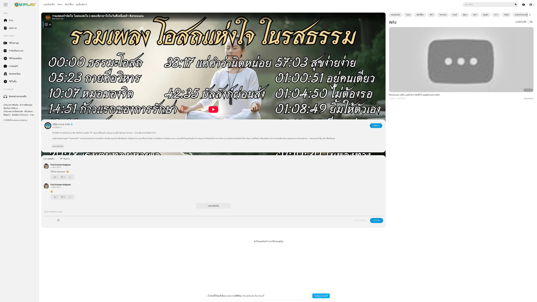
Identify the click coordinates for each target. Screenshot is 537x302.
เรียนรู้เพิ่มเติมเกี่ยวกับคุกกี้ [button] (253, 295)
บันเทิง (485, 14)
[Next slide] (530, 15)
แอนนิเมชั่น (49, 4)
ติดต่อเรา (6, 115)
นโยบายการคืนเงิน (10, 105)
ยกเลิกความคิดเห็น (360, 220)
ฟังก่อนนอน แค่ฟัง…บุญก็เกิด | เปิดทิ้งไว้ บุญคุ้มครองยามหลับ (414, 94)
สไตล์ (506, 14)
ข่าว (496, 14)
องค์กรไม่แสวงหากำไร (524, 14)
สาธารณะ (376, 220)
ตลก (475, 14)
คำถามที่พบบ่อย (26, 105)
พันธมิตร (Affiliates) (20, 115)
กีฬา (431, 14)
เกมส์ (455, 14)
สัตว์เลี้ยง (69, 4)
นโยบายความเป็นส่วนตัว (13, 111)
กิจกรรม (443, 14)
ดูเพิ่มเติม (80, 4)
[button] (532, 5)
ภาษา (32, 115)
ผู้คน (465, 14)
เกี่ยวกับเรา (28, 111)
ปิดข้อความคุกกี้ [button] (321, 295)
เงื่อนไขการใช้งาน (10, 108)
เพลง (59, 4)
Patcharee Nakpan (60, 164)
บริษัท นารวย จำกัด (61, 124)
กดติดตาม (376, 125)
